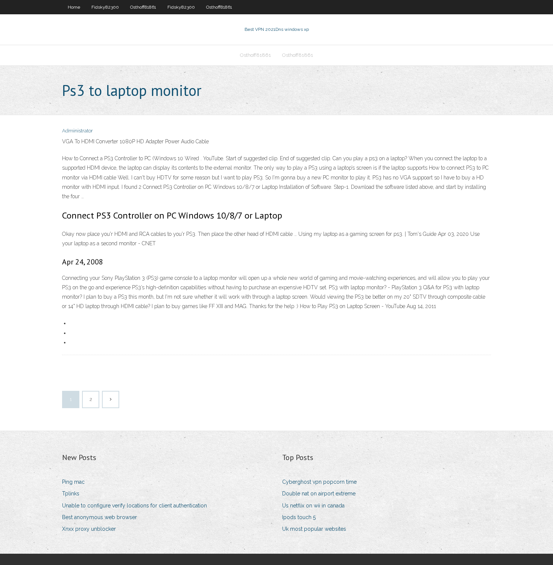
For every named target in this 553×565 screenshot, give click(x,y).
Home (74, 7)
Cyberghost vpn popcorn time (319, 482)
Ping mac (73, 482)
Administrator (77, 131)
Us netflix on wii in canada (313, 506)
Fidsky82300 (105, 7)
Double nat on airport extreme (319, 494)
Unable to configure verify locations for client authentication (134, 506)
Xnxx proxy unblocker (89, 529)
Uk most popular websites (314, 529)
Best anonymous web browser (99, 517)
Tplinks (70, 494)
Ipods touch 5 (299, 517)
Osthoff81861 (143, 7)
